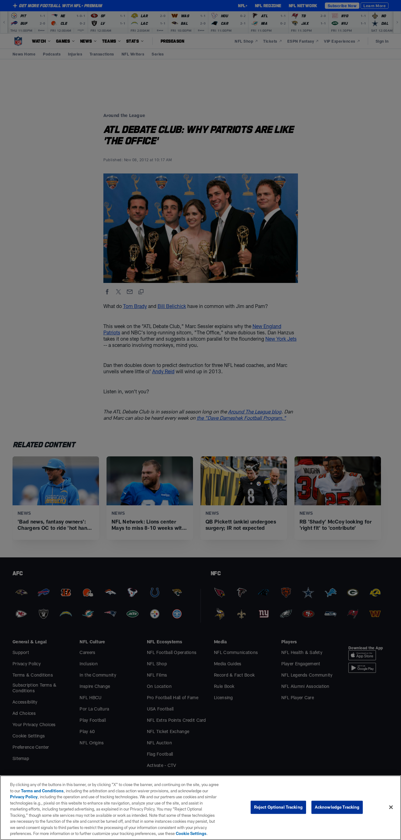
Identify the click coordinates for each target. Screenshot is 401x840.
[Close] (391, 807)
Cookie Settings (191, 833)
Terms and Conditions (42, 790)
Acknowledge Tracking (337, 807)
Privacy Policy (24, 796)
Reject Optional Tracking (278, 807)
